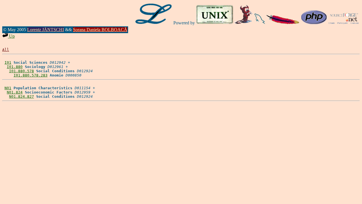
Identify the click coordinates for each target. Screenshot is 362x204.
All (5, 50)
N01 (8, 88)
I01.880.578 (21, 71)
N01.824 (15, 92)
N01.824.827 (21, 96)
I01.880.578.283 (31, 75)
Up (11, 36)
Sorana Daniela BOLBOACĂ (100, 29)
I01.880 (15, 67)
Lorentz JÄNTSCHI (45, 29)
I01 (8, 62)
